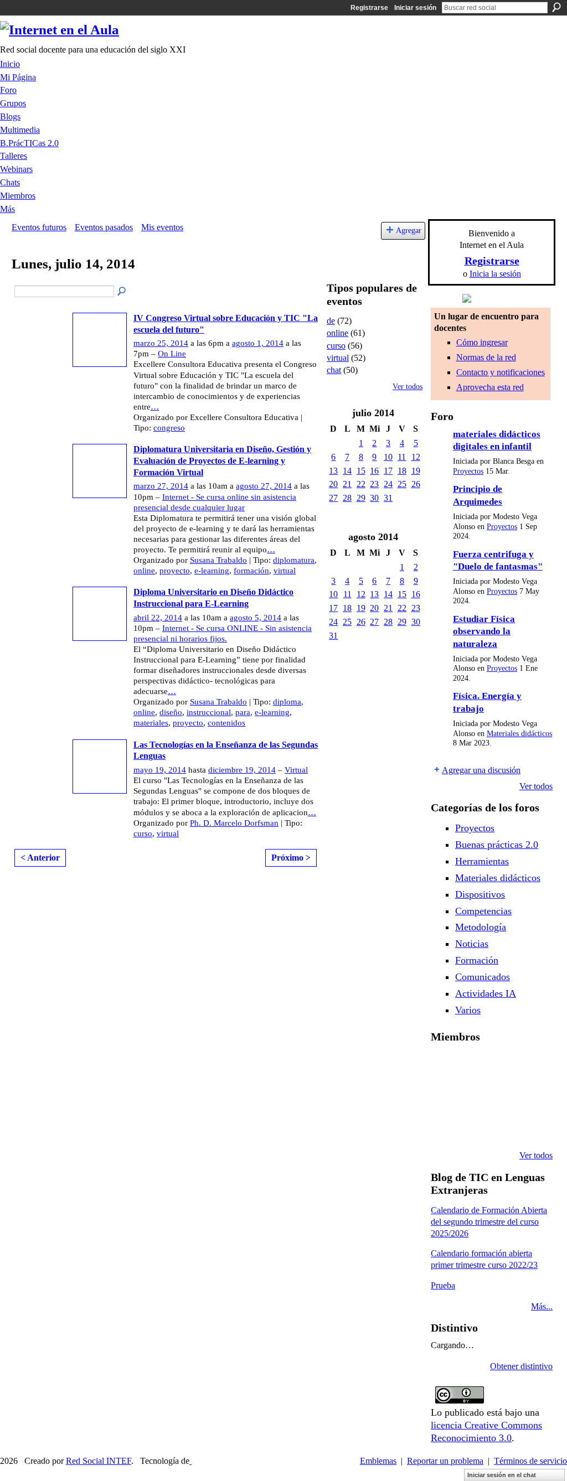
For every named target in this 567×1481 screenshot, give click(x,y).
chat (334, 370)
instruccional (209, 712)
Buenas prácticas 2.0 (496, 844)
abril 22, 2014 (157, 617)
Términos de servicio (530, 1461)
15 (361, 470)
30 (374, 498)
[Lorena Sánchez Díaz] (444, 1096)
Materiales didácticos (519, 733)
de (331, 320)
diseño (170, 712)
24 (388, 484)
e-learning (211, 570)
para (242, 712)
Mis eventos (162, 227)
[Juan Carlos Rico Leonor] (472, 1096)
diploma (287, 701)
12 (415, 457)
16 (374, 470)
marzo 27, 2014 (160, 485)
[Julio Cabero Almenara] (472, 1125)
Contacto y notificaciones (500, 372)
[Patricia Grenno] (500, 1125)
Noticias (471, 943)
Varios (468, 1010)
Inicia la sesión (495, 273)
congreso (169, 427)
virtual (285, 570)
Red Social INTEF (98, 1461)
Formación (476, 960)
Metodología (480, 927)
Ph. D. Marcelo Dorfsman (234, 823)
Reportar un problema (445, 1461)
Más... (542, 1306)
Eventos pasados (104, 227)
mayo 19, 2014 (159, 769)
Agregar (408, 230)
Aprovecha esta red (490, 387)
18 (402, 470)
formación (251, 570)
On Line (172, 353)
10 (388, 457)
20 (333, 484)
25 (402, 484)
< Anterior (40, 857)
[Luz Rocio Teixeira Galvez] (529, 1096)
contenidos (226, 722)
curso (142, 833)
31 (388, 498)
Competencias (483, 910)
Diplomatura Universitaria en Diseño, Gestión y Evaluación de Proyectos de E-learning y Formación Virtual (222, 460)
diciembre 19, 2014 (242, 769)
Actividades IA (485, 993)
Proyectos (468, 471)
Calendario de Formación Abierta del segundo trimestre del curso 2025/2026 (489, 1221)
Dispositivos (480, 894)
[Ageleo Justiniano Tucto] (444, 1066)
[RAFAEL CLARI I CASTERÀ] (472, 1066)
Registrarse (369, 8)
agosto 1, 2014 (258, 343)
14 (347, 470)
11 (402, 457)
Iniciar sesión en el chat (501, 1475)
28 (347, 498)
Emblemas (378, 1461)
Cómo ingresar (482, 342)
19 (415, 470)
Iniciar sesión (415, 8)
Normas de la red (486, 357)
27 (333, 498)
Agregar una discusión (481, 770)
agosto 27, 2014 (264, 485)
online (144, 570)
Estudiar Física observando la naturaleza (484, 631)
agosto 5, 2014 (255, 617)
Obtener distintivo (521, 1366)
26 (415, 484)
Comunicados (482, 976)
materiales (150, 722)
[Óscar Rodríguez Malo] (500, 1066)
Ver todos (407, 386)
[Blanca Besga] (500, 1096)
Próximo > (291, 857)
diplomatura (294, 560)
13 (333, 470)
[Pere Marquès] (444, 1125)
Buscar (556, 7)
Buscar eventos (122, 292)
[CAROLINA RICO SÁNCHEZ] (529, 1125)
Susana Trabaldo (218, 560)
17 (388, 470)
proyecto (174, 570)
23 (374, 484)
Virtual (296, 769)
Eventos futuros (39, 227)
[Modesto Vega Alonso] (529, 1066)
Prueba (443, 1285)
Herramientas (482, 861)
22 (361, 484)
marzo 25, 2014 (160, 343)
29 (361, 498)
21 (347, 484)
